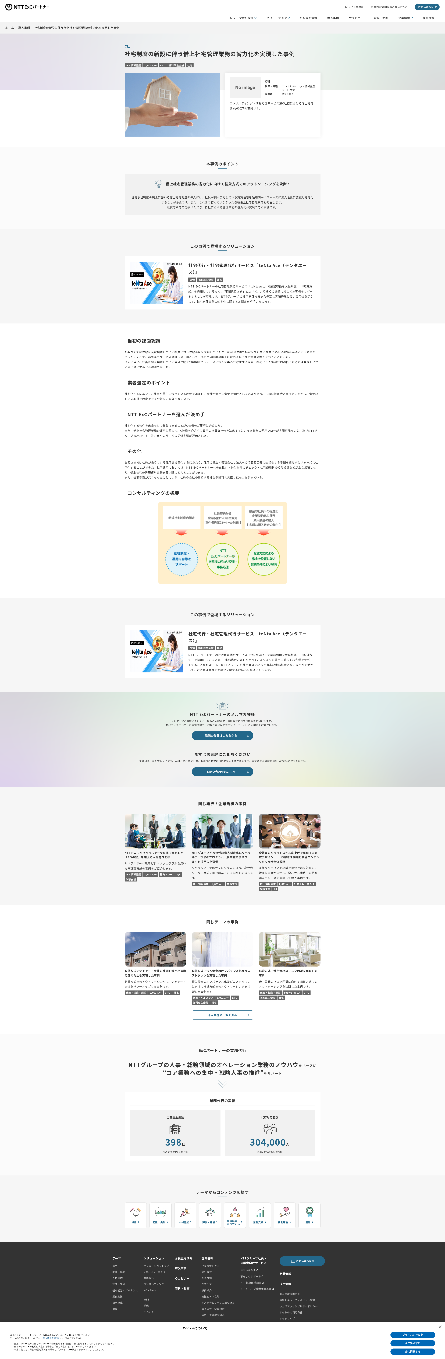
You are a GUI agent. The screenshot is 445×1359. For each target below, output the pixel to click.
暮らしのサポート (250, 1276)
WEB (146, 1299)
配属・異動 (118, 1272)
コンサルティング (154, 1284)
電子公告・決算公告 (213, 1308)
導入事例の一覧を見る (222, 1015)
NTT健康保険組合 (250, 1282)
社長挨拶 (207, 1278)
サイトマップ (287, 1318)
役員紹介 (207, 1290)
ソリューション (276, 18)
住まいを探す (248, 1270)
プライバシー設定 (413, 1334)
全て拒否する (413, 1343)
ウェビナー (356, 18)
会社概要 (207, 1272)
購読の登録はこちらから (221, 735)
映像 (146, 1305)
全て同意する (413, 1351)
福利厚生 (117, 1302)
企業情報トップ (211, 1265)
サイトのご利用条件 (291, 1312)
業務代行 (149, 1278)
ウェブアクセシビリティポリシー (299, 1306)
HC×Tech (150, 1290)
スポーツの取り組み (213, 1315)
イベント (149, 1311)
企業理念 (207, 1284)
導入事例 (333, 18)
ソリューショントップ (156, 1265)
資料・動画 (381, 18)
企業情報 (404, 18)
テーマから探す (243, 18)
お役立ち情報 (308, 18)
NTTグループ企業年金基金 (256, 1288)
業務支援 (117, 1296)
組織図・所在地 (211, 1296)
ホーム (9, 27)
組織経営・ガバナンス (125, 1290)
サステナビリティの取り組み (218, 1302)
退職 (115, 1308)
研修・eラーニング (155, 1272)
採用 (115, 1265)
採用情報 (429, 18)
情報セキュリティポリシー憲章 (297, 1300)
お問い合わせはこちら (221, 772)
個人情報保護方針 (290, 1294)
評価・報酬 (118, 1284)
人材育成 (117, 1278)
